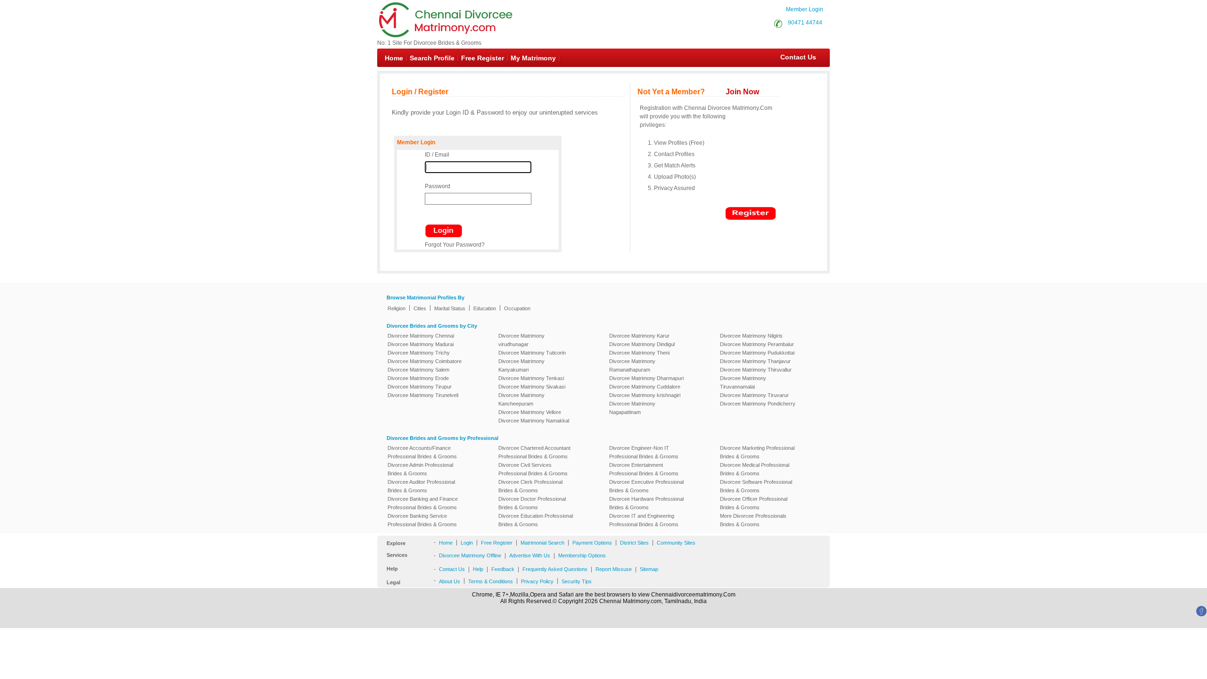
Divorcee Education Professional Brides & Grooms (535, 520)
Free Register (482, 58)
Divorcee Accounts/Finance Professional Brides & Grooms (422, 452)
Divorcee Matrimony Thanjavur (755, 361)
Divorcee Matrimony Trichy (419, 353)
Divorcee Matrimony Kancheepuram (521, 399)
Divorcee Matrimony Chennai (421, 336)
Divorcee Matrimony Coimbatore (425, 361)
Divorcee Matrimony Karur (639, 336)
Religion (396, 308)
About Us (449, 581)
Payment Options (592, 543)
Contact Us (793, 57)
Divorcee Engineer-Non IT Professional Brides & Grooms (643, 452)
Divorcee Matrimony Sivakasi (531, 386)
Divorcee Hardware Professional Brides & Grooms (646, 503)
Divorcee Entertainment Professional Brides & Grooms (643, 469)
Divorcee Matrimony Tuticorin (532, 353)
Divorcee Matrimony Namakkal (533, 420)
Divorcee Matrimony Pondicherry (757, 403)
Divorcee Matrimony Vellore (529, 412)
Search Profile (432, 58)
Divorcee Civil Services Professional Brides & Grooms (533, 469)
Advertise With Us (529, 555)
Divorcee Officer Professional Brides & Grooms (753, 503)
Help (478, 569)
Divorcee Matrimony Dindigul (642, 344)
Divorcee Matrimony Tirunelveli (423, 395)
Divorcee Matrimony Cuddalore (644, 386)
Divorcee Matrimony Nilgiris (751, 336)
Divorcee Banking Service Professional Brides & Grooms (422, 520)
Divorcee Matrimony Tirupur (420, 386)
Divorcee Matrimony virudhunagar (521, 340)
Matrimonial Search (542, 543)
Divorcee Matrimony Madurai (421, 344)
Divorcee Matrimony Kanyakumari (521, 365)
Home (394, 58)
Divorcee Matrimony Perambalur (757, 344)
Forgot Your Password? (455, 244)
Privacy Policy (537, 581)
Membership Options (582, 555)
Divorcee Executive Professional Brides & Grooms (646, 486)
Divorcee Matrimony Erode (418, 378)
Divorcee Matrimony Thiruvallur (756, 370)
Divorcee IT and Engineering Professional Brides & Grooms (643, 520)
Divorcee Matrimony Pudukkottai (757, 353)
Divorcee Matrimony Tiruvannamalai (743, 382)
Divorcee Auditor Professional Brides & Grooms (421, 486)
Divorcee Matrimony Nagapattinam (632, 408)
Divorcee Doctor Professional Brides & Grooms (532, 503)
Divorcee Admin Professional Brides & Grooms (420, 469)
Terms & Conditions (490, 581)
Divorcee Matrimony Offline (470, 555)
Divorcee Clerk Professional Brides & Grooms (530, 486)
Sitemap (649, 569)
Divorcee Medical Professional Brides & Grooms (754, 469)
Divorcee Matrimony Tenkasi (531, 378)
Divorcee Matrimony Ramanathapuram (632, 365)
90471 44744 (805, 22)
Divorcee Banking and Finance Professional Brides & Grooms (423, 503)
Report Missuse (613, 569)
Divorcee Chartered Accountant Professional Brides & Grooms (534, 452)
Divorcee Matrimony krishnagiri (644, 395)
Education (484, 308)
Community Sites (676, 543)
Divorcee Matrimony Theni (639, 353)
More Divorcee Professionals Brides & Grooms (753, 520)
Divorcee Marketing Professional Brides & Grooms (757, 452)
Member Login (804, 9)
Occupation (517, 308)
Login (467, 543)
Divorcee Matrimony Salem (418, 370)
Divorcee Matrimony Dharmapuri (646, 378)
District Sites (634, 543)
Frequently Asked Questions (554, 569)
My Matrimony (533, 58)
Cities (419, 308)
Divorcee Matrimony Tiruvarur (754, 395)
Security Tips (577, 581)
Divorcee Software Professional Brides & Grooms (756, 486)
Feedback (502, 569)
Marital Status (449, 308)
